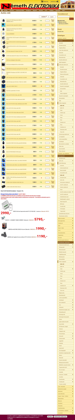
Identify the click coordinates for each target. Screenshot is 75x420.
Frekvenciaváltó (62, 338)
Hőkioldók (61, 343)
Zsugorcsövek (62, 211)
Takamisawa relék (63, 129)
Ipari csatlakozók (62, 302)
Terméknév (43, 16)
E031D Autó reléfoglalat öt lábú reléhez (13, 60)
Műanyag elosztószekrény (63, 362)
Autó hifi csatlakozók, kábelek (65, 192)
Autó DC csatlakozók (64, 184)
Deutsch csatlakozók (64, 187)
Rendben (50, 416)
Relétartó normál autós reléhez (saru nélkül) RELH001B (16, 169)
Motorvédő (61, 357)
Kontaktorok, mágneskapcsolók (64, 353)
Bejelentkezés (53, 1)
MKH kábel (62, 204)
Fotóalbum (51, 10)
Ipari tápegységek (62, 350)
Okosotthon (60, 403)
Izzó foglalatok (62, 136)
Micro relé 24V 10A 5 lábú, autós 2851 (13, 134)
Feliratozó (61, 329)
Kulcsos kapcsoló (62, 249)
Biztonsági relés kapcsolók (64, 317)
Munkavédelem (61, 398)
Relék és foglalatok (63, 93)
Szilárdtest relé (63, 127)
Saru (60, 305)
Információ (12, 10)
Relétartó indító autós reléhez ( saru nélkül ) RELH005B (16, 160)
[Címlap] (30, 6)
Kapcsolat (41, 10)
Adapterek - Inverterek (62, 38)
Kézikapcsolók (61, 247)
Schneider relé (62, 122)
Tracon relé (62, 132)
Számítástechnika (61, 408)
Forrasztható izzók (62, 55)
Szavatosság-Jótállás (20, 10)
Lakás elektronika (61, 393)
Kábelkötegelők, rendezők (65, 199)
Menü (2, 10)
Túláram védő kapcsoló (64, 74)
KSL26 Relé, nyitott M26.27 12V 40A (13, 90)
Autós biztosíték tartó (64, 168)
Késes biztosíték (63, 170)
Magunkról (35, 10)
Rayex (61, 117)
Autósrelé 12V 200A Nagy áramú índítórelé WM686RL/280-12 (14, 20)
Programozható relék (63, 367)
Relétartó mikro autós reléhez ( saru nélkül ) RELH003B (16, 165)
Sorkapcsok (61, 307)
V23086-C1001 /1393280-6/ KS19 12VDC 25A (14, 182)
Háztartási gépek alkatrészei (63, 240)
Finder (61, 110)
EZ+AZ (59, 230)
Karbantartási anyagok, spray (64, 309)
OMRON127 (34, 237)
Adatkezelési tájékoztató (60, 416)
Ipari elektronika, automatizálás (64, 242)
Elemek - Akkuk (61, 228)
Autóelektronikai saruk (64, 196)
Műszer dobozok (62, 151)
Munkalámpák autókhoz (63, 216)
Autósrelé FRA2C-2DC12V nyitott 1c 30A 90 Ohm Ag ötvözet (15, 38)
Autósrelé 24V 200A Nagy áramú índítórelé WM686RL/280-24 (14, 29)
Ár (48, 16)
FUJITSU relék (62, 112)
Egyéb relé (62, 108)
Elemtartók (61, 52)
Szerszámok (60, 413)
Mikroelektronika (62, 57)
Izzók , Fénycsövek (61, 386)
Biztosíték (61, 43)
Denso (61, 189)
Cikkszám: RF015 (45, 211)
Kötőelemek (60, 391)
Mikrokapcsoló (61, 257)
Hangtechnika (60, 235)
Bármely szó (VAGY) (63, 23)
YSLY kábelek (62, 208)
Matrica (60, 355)
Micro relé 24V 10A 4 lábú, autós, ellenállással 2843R (16, 125)
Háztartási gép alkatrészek (64, 134)
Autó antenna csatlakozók (65, 182)
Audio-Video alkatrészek (63, 50)
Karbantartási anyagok (62, 389)
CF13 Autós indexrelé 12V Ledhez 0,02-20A (14, 51)
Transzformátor (62, 379)
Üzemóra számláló (62, 384)
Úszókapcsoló (61, 381)
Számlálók (61, 372)
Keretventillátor (63, 88)
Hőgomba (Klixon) (62, 48)
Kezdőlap (5, 10)
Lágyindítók (61, 341)
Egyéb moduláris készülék (63, 321)
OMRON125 (33, 229)
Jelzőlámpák (61, 141)
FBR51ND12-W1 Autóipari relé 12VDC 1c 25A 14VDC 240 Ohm (16, 73)
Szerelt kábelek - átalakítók (63, 410)
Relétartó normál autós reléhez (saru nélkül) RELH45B (16, 173)
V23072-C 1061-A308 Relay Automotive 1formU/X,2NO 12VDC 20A (16, 178)
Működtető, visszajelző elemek (64, 365)
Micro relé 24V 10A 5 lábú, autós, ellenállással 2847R (16, 138)
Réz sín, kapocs (62, 369)
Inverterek (62, 165)
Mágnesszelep (61, 293)
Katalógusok (28, 10)
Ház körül (60, 237)
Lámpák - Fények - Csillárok (63, 396)
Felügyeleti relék (62, 331)
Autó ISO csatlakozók (64, 194)
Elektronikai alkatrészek (63, 64)
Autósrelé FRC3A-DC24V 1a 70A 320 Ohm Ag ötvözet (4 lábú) (16, 46)
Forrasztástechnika (61, 233)
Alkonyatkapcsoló (62, 312)
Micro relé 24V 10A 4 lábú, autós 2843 (13, 121)
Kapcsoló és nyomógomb (64, 86)
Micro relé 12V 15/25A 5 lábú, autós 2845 (14, 95)
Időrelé (60, 345)
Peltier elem (61, 146)
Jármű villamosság (62, 163)
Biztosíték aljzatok (62, 45)
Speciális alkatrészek (63, 60)
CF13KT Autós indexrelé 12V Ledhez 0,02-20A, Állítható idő (17, 55)
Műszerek (60, 401)
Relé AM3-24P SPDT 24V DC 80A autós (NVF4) (14, 147)
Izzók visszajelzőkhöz (63, 139)
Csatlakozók (60, 223)
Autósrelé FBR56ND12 (10, 34)
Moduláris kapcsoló (62, 252)
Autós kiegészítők (61, 156)
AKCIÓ (63, 10)
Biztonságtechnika (61, 221)
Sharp (61, 124)
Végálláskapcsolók (62, 254)
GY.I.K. (46, 10)
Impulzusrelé (61, 348)
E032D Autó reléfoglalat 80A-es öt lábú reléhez (15, 64)
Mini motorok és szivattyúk (64, 144)
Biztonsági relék (62, 314)
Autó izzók (61, 160)
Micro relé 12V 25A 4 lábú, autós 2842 (13, 108)
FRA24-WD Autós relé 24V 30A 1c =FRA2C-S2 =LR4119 (16, 82)
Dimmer (60, 319)
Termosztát (61, 336)
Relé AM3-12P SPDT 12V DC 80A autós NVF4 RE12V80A (16, 143)
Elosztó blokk (61, 324)
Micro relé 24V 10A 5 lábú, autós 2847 (13, 130)
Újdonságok (58, 10)
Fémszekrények (62, 333)
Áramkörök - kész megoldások (63, 153)
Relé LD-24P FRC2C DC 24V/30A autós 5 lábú (14, 156)
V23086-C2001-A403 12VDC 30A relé (13, 186)
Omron (61, 115)
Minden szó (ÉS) (62, 22)
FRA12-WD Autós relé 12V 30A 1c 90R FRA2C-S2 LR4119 (16, 77)
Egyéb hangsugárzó (62, 62)
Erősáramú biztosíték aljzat (64, 245)
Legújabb (51, 16)
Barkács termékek (61, 218)
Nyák (61, 91)
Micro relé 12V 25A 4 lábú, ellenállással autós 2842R (16, 117)
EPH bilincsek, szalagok (63, 326)
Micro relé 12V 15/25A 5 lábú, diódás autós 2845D (15, 99)
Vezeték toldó (62, 206)
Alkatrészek (60, 40)
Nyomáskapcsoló (62, 295)
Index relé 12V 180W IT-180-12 (11, 86)
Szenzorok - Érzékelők (63, 374)
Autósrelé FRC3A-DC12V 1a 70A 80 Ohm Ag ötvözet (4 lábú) (16, 42)
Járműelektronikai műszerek (64, 213)
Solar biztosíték (62, 148)
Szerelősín (61, 377)
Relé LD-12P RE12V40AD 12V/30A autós (13, 151)
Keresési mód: (61, 20)
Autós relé (62, 105)
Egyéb (59, 225)
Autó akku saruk (62, 158)
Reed (61, 120)
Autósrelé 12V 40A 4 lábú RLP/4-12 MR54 (14, 25)
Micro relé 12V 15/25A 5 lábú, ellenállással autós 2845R (16, 103)
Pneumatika (60, 405)
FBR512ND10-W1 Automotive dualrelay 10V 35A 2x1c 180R (16, 69)
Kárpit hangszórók (63, 201)
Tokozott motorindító (63, 360)
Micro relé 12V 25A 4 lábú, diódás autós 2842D (15, 112)
